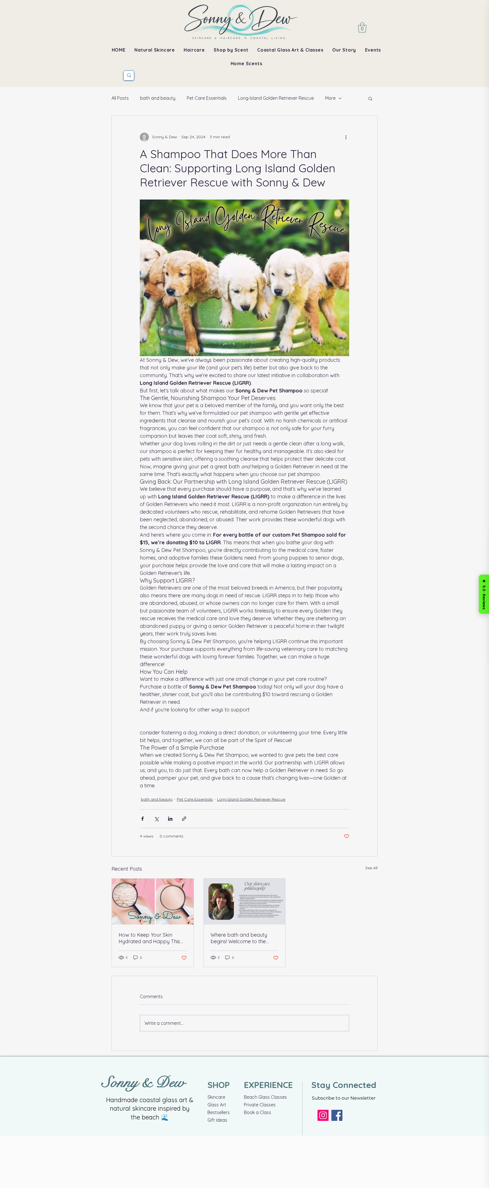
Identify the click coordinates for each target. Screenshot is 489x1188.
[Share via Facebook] (142, 818)
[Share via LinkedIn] (170, 818)
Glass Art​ (216, 1105)
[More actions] (345, 137)
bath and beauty (157, 98)
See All (371, 867)
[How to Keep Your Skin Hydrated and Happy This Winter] (153, 902)
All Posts (120, 98)
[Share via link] (184, 818)
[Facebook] (336, 1115)
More (330, 98)
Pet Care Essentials (207, 98)
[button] (362, 27)
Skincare (216, 1097)
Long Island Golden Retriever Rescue (276, 98)
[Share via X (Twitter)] (156, 818)
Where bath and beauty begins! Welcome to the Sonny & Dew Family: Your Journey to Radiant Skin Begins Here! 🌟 (241, 938)
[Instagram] (323, 1115)
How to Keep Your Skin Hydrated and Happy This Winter (149, 938)
